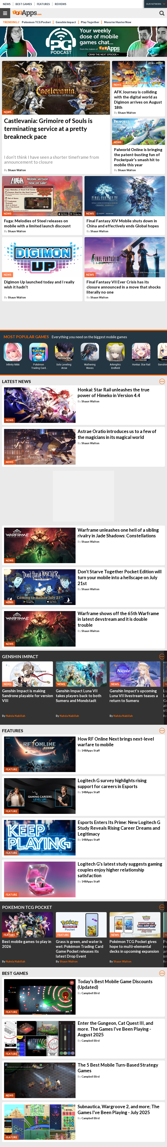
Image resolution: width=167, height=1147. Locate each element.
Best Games (23, 4)
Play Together (90, 22)
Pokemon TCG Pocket (36, 22)
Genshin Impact (66, 22)
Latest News (16, 381)
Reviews (60, 4)
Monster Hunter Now (117, 22)
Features (43, 4)
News (7, 4)
